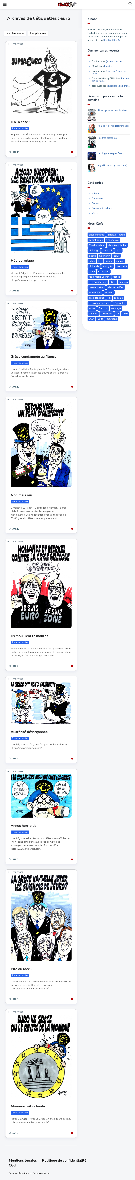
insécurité (121, 266)
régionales (120, 303)
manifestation (96, 287)
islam (92, 271)
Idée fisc (108, 66)
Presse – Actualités (102, 208)
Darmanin (104, 255)
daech (92, 255)
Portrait (96, 203)
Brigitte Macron (116, 234)
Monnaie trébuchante (28, 1106)
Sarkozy (103, 308)
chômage (94, 250)
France (108, 261)
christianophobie (117, 245)
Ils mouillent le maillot (29, 636)
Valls (100, 319)
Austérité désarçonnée (29, 731)
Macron (124, 282)
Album (95, 193)
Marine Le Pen (116, 287)
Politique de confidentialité (64, 1160)
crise (118, 250)
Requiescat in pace (99, 303)
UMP (125, 313)
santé (92, 308)
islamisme (103, 271)
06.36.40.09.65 (111, 40)
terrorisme (106, 313)
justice (116, 276)
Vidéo (95, 213)
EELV (116, 255)
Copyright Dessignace (20, 1173)
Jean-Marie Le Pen (99, 276)
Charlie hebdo (97, 245)
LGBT (113, 282)
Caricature (97, 198)
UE (117, 313)
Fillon (92, 261)
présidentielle (96, 298)
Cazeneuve (112, 240)
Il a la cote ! (20, 122)
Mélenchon (95, 292)
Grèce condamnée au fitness (33, 356)
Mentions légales (23, 1160)
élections (112, 319)
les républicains (98, 282)
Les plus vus (38, 33)
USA (91, 319)
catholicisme (96, 240)
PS (109, 298)
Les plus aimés (14, 33)
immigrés (107, 266)
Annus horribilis (23, 825)
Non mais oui (21, 495)
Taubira (93, 313)
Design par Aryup (41, 1173)
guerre (119, 261)
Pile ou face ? (22, 969)
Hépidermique (22, 260)
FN (99, 261)
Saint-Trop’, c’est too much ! (109, 72)
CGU (12, 1165)
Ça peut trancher (113, 61)
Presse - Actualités (20, 128)
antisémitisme (96, 234)
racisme (118, 298)
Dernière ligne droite (119, 86)
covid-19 (107, 250)
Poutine (109, 292)
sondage (116, 308)
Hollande (94, 266)
